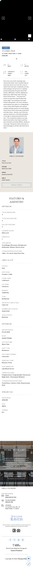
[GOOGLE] (22, 539)
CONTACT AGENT (16, 185)
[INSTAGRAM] (14, 539)
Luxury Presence (16, 550)
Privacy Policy (23, 559)
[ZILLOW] (18, 539)
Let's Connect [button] (16, 476)
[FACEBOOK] (10, 539)
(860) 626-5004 (6, 168)
